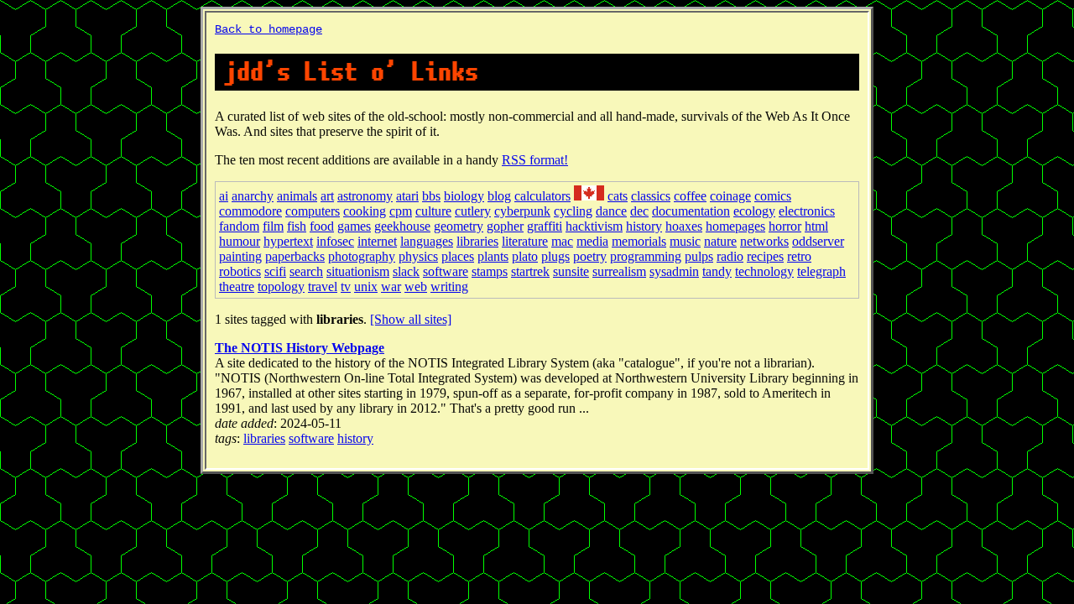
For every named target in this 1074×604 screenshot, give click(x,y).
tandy (717, 271)
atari (407, 196)
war (391, 286)
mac (562, 241)
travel (322, 286)
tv (346, 286)
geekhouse (402, 226)
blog (499, 196)
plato (525, 256)
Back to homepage (268, 29)
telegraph (821, 271)
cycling (573, 211)
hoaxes (683, 226)
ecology (754, 211)
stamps (490, 271)
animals (297, 196)
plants (492, 256)
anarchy (253, 196)
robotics (240, 271)
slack (406, 271)
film (273, 226)
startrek (530, 271)
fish (296, 226)
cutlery (473, 211)
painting (240, 256)
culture (433, 211)
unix (366, 286)
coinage (730, 196)
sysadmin (674, 271)
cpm (400, 211)
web (415, 286)
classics (650, 196)
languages (426, 241)
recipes (765, 256)
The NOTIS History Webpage (299, 348)
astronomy (365, 196)
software (445, 271)
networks (764, 241)
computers (312, 211)
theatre (236, 286)
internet (377, 241)
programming (645, 256)
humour (239, 241)
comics (772, 196)
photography (361, 256)
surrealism (619, 271)
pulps (699, 256)
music (685, 241)
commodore (250, 211)
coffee (690, 196)
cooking (364, 211)
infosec (335, 241)
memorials (639, 241)
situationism (357, 271)
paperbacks (295, 256)
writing (449, 286)
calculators (542, 196)
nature (720, 241)
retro (799, 256)
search (306, 271)
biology (464, 196)
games (354, 226)
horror (785, 226)
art (327, 196)
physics (418, 256)
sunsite (571, 271)
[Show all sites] (410, 319)
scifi (275, 271)
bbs (431, 196)
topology (281, 286)
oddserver (818, 241)
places (457, 256)
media (592, 241)
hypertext (288, 241)
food (322, 226)
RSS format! (535, 160)
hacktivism (594, 226)
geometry (458, 226)
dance (611, 211)
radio (730, 256)
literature (525, 241)
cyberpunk (522, 211)
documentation (691, 211)
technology (764, 271)
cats (617, 196)
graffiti (544, 226)
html (816, 226)
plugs (555, 256)
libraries (477, 241)
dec (639, 211)
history (644, 226)
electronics (807, 211)
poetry (590, 256)
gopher (505, 226)
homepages (735, 226)
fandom (239, 226)
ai (223, 196)
